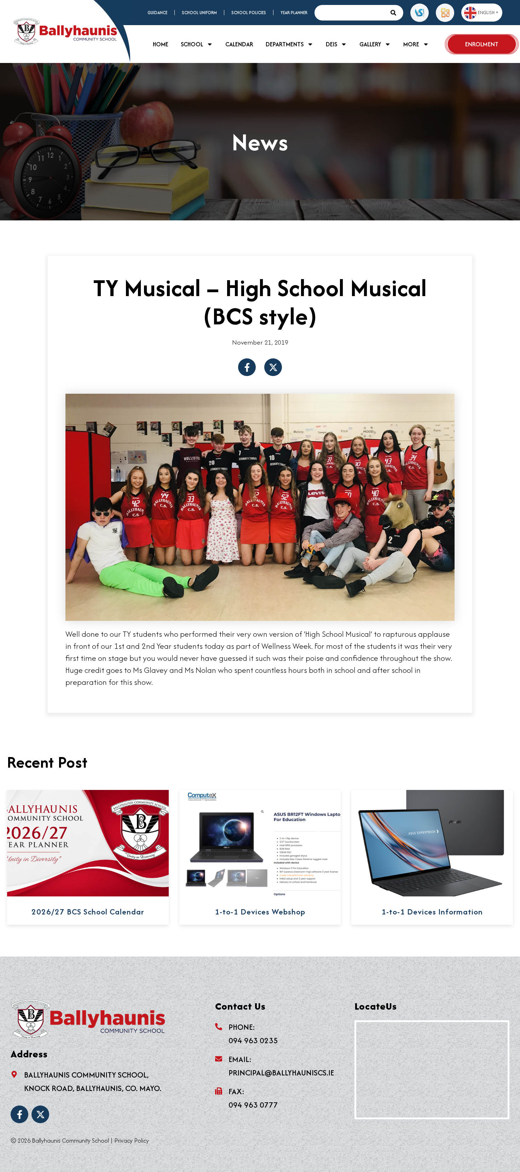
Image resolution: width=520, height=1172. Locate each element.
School (192, 44)
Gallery (370, 44)
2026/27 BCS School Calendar (87, 911)
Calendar (239, 44)
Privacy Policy (131, 1140)
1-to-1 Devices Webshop (260, 911)
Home (160, 44)
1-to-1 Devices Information (432, 911)
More (411, 44)
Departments (285, 44)
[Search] (395, 13)
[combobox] (350, 13)
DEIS (331, 44)
